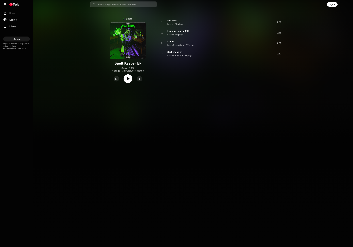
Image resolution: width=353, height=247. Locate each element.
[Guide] (5, 4)
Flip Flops (172, 20)
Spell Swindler (174, 52)
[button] (116, 78)
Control (171, 41)
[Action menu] (139, 78)
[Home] (14, 4)
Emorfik (178, 55)
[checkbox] (279, 22)
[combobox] (127, 4)
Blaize (129, 19)
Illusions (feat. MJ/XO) (178, 31)
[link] (16, 13)
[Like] (258, 22)
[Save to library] (116, 78)
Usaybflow (179, 45)
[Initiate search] (94, 4)
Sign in (332, 4)
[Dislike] (263, 22)
